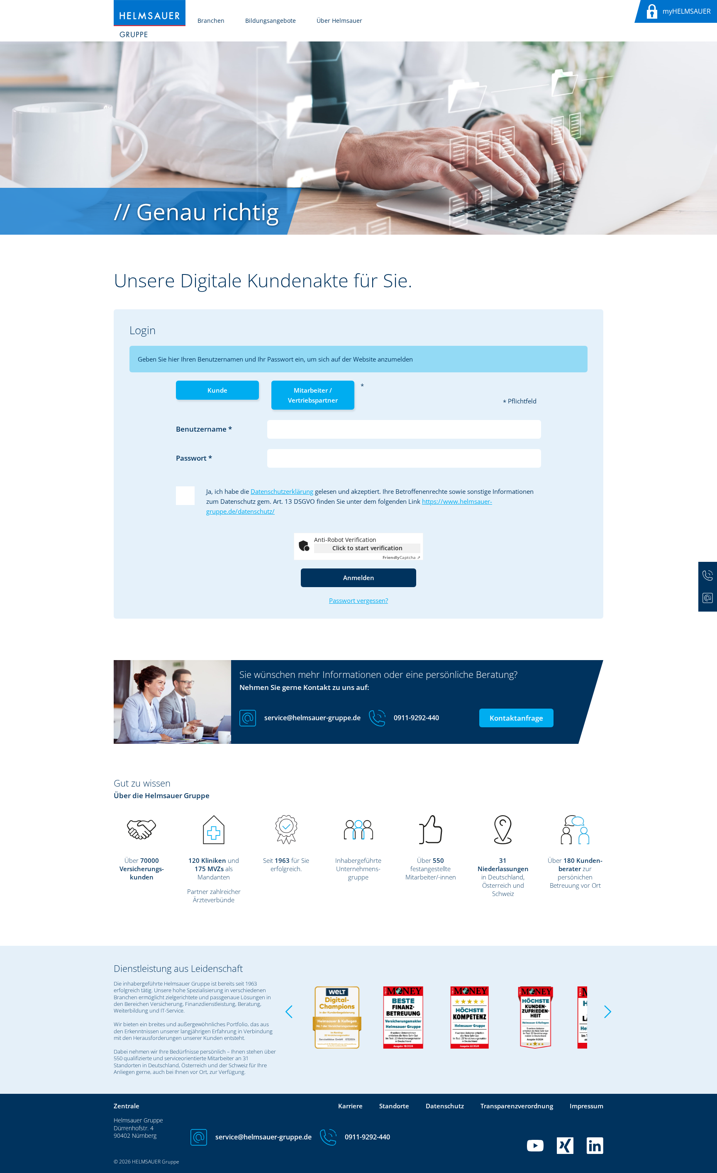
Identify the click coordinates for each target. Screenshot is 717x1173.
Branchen (211, 20)
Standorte (394, 1106)
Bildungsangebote (270, 20)
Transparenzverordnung (516, 1106)
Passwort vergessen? (358, 600)
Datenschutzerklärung (282, 491)
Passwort (192, 458)
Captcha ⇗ (401, 557)
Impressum (586, 1106)
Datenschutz (445, 1106)
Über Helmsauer (339, 20)
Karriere (350, 1106)
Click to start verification (367, 548)
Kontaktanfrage (516, 718)
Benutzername (202, 429)
